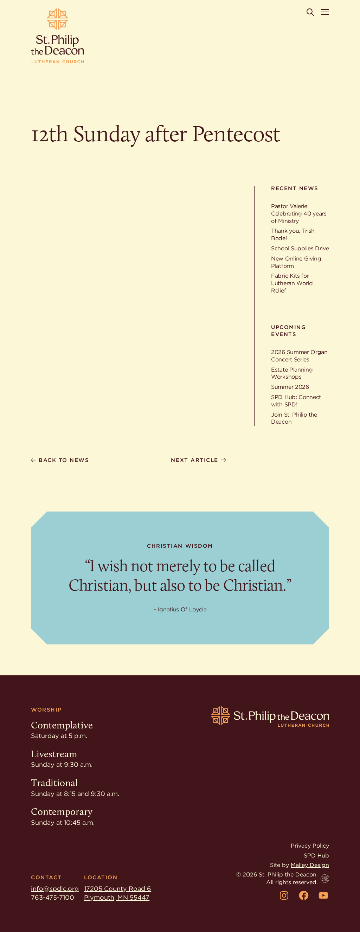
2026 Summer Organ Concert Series (299, 356)
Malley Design (310, 865)
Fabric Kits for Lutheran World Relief (292, 283)
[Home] (57, 36)
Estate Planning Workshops (292, 373)
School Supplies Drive (300, 248)
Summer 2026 (290, 387)
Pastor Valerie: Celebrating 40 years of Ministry (299, 213)
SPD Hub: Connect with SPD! (296, 401)
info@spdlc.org (55, 888)
